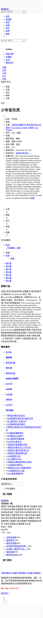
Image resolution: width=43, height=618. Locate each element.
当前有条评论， (24, 153)
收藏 (3, 67)
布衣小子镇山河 (16, 421)
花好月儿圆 (16, 471)
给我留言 (37, 573)
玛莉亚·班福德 (17, 125)
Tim (13, 128)
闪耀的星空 (15, 433)
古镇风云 (15, 465)
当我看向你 (15, 474)
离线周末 (19, 468)
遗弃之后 (14, 456)
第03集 (8, 275)
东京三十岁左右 (19, 447)
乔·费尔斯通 (29, 125)
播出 (9, 63)
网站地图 (5, 573)
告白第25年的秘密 (12, 378)
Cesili (36, 128)
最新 (8, 34)
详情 (32, 198)
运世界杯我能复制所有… (17, 546)
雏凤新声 (10, 540)
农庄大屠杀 (9, 410)
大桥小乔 (9, 400)
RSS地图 (13, 573)
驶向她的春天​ (16, 424)
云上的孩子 (15, 436)
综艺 (8, 28)
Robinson (19, 128)
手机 (3, 79)
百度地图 (21, 573)
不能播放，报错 (13, 248)
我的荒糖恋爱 (15, 439)
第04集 (8, 272)
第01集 (8, 281)
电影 (8, 22)
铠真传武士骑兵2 (20, 462)
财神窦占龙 (17, 453)
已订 (3, 76)
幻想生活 (14, 442)
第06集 (8, 266)
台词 (8, 60)
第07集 (8, 263)
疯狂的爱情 (11, 543)
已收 (3, 70)
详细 (9, 54)
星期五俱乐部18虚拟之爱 (20, 418)
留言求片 (5, 593)
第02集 (8, 278)
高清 (8, 245)
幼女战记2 (16, 416)
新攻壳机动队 (12, 555)
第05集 (8, 269)
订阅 (3, 73)
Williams (9, 130)
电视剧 (8, 19)
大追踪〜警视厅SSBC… (16, 549)
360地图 (29, 573)
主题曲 (8, 57)
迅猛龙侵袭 (11, 537)
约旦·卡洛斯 (28, 128)
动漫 (8, 25)
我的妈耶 (10, 552)
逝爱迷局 (9, 357)
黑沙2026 (15, 459)
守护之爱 (9, 368)
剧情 (8, 31)
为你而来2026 (18, 450)
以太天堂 (9, 389)
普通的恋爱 (17, 445)
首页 (8, 16)
